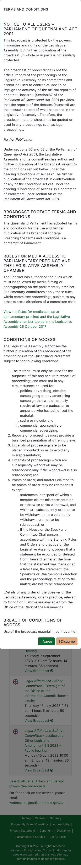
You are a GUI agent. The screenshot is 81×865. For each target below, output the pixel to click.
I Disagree (67, 641)
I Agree (46, 641)
